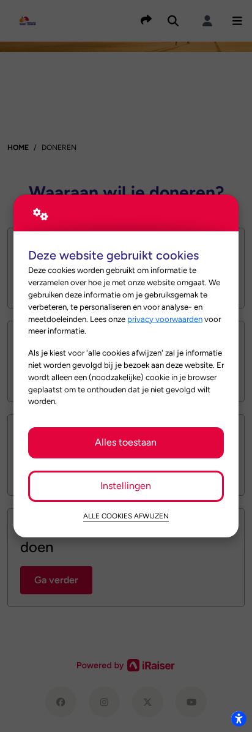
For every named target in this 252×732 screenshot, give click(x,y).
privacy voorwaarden (164, 319)
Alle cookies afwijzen (126, 516)
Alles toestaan (126, 442)
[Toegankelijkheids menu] (238, 718)
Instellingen (125, 485)
